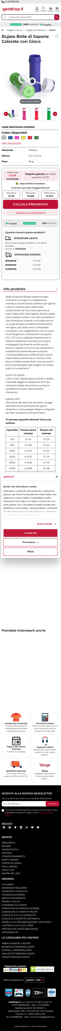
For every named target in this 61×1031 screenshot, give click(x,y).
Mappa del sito (11, 873)
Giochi (52, 30)
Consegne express (13, 894)
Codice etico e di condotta (19, 915)
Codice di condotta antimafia (21, 918)
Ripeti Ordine (10, 859)
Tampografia (10, 849)
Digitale (7, 853)
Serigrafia (8, 842)
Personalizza (29, 542)
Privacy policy (11, 901)
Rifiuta (30, 551)
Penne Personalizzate (16, 957)
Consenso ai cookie (14, 905)
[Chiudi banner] (57, 477)
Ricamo (6, 846)
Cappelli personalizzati (17, 950)
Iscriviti (52, 803)
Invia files (8, 870)
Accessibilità (10, 932)
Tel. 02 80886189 (14, 1017)
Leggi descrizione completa (18, 126)
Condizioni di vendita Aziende (20, 908)
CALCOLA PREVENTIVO (30, 204)
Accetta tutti (31, 533)
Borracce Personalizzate (18, 946)
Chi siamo (8, 884)
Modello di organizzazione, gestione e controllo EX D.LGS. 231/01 (26, 924)
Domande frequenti (14, 888)
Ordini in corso (12, 863)
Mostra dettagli (44, 524)
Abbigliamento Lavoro (16, 943)
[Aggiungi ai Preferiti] (56, 36)
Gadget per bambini (35, 30)
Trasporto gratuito (15, 891)
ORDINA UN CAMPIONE (29, 212)
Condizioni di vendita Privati (20, 911)
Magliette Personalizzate (18, 953)
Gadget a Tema (14, 30)
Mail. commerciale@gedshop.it (39, 1017)
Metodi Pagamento (14, 898)
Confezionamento (13, 856)
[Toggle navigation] (57, 8)
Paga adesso (10, 866)
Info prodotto (14, 289)
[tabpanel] (30, 395)
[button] (11, 143)
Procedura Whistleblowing (20, 928)
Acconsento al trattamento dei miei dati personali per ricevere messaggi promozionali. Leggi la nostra (31, 812)
